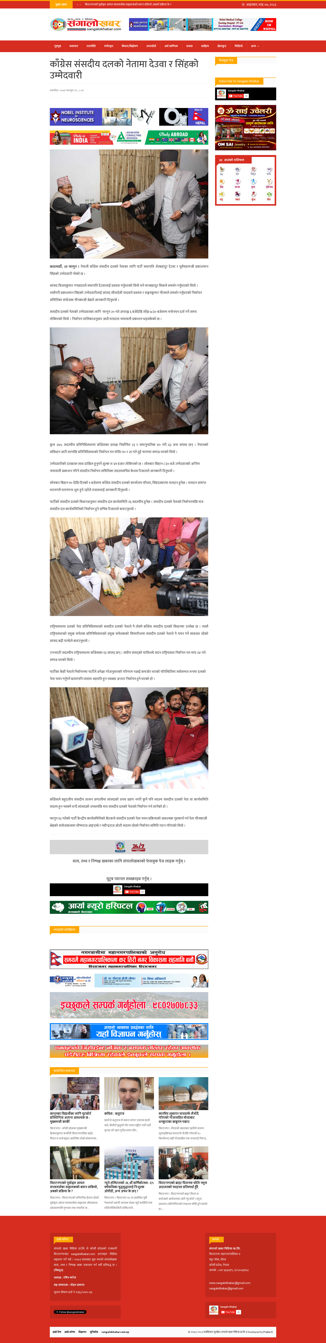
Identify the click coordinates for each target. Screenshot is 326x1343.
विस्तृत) (59, 1270)
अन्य (253, 46)
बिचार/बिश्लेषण (130, 46)
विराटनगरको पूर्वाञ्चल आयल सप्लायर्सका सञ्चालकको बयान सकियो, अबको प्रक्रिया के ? (74, 1187)
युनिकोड (94, 1332)
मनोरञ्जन (108, 46)
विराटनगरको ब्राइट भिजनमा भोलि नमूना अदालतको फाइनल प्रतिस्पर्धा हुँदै (183, 1185)
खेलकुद (221, 46)
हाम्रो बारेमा (70, 1332)
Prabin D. (268, 1332)
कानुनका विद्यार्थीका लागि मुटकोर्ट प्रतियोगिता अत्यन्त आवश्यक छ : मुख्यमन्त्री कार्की (70, 1118)
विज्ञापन (82, 1332)
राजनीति (91, 46)
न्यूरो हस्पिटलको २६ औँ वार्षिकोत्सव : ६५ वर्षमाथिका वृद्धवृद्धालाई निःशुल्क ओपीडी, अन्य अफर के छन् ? (135, 4)
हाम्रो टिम (57, 1332)
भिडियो (239, 46)
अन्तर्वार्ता (151, 46)
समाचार (73, 46)
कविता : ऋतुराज (114, 1114)
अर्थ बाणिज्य (171, 46)
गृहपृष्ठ (57, 46)
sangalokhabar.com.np (115, 1332)
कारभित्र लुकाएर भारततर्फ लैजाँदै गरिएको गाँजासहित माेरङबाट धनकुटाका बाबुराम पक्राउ (179, 1118)
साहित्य (205, 46)
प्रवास (189, 46)
